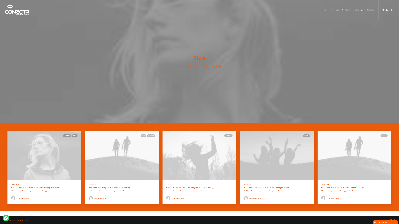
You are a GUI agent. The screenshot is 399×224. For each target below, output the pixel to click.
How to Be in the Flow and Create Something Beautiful (266, 188)
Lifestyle (67, 135)
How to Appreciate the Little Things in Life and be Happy (189, 188)
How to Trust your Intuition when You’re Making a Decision (35, 188)
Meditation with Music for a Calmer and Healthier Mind (343, 188)
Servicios (346, 10)
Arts (74, 135)
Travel (306, 135)
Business (151, 135)
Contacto (371, 10)
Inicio (325, 10)
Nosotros (335, 10)
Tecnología (358, 10)
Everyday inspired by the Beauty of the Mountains (109, 188)
